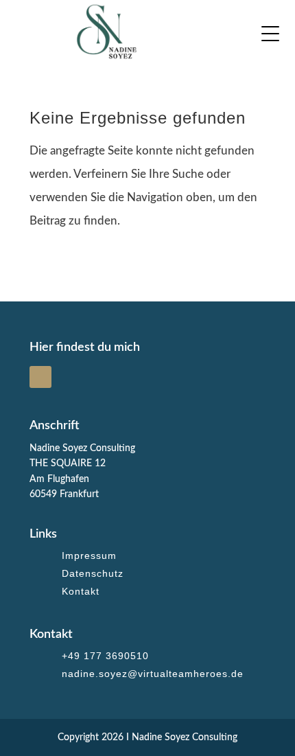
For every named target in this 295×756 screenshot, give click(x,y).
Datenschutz (92, 573)
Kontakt (80, 591)
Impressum (89, 555)
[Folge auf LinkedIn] (40, 377)
